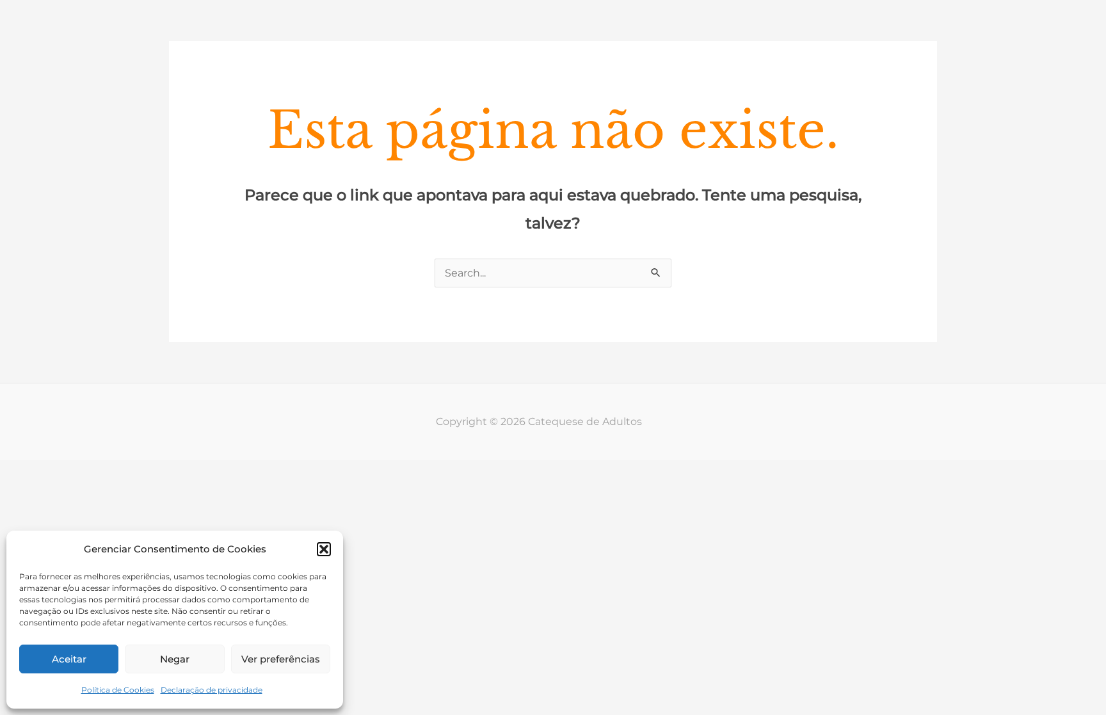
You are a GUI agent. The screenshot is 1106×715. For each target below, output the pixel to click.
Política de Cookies (117, 690)
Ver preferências (280, 659)
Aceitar (69, 659)
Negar (174, 659)
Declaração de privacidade (211, 690)
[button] (323, 549)
